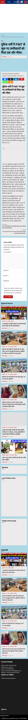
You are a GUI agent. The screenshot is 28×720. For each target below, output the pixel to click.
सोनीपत (9, 321)
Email (5, 276)
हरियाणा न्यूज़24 (4, 56)
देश (6, 346)
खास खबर (3, 321)
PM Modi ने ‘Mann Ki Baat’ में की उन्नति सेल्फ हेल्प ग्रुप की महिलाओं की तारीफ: (14, 231)
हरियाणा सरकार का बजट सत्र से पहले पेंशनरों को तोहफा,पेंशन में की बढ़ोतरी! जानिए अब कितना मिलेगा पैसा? (14, 391)
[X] (10, 79)
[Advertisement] (14, 19)
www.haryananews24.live (12, 672)
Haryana (10, 667)
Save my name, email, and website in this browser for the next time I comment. (13, 290)
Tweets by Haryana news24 (8, 678)
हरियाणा (12, 321)
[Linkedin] (16, 79)
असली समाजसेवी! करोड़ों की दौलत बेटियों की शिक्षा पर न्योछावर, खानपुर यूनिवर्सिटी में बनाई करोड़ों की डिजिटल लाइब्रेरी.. (14, 419)
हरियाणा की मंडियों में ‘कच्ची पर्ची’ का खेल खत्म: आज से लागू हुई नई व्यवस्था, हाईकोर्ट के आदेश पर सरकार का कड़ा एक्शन (14, 338)
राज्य (7, 321)
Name (6, 270)
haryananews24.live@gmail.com (13, 670)
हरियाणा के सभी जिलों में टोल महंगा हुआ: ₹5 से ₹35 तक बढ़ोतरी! (14, 366)
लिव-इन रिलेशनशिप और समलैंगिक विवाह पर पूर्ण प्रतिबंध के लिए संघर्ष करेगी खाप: (14, 226)
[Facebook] (5, 79)
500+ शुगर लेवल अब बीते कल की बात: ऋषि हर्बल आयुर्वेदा (14, 446)
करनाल (9, 2)
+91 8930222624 (9, 669)
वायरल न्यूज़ (12, 346)
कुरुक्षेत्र (15, 2)
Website (6, 281)
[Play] (25, 2)
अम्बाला (2, 2)
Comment (7, 252)
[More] (10, 82)
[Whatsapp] (5, 82)
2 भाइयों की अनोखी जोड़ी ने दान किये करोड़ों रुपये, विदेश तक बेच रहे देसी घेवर (14, 312)
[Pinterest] (21, 79)
